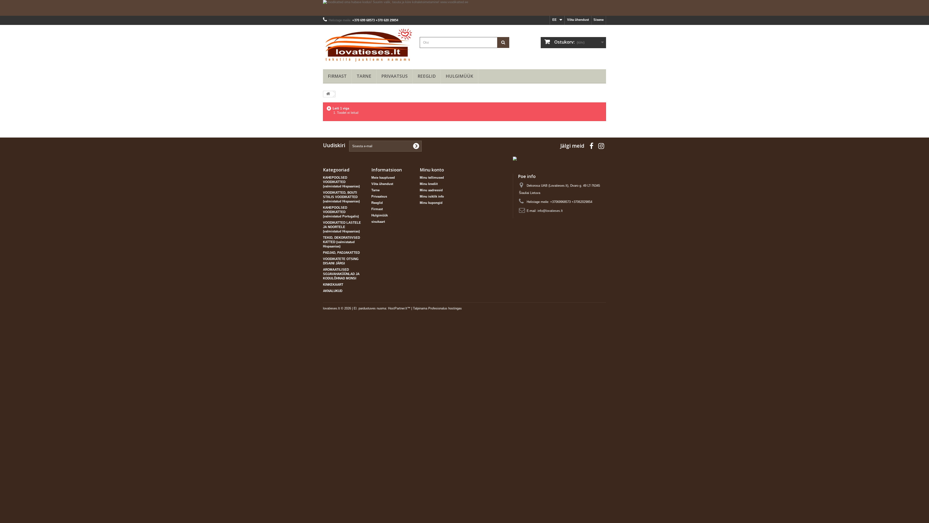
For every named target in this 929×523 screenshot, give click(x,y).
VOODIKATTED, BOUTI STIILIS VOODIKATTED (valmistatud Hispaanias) (341, 197)
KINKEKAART (333, 284)
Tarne (364, 76)
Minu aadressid (431, 190)
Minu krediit (429, 184)
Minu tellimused (432, 177)
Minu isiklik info (432, 196)
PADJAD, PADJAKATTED (341, 252)
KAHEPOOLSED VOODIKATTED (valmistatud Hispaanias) (341, 182)
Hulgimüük (459, 76)
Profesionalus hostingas (445, 308)
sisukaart (378, 221)
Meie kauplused (383, 177)
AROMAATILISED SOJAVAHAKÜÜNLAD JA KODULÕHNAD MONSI (341, 274)
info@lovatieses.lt (550, 211)
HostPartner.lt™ (399, 308)
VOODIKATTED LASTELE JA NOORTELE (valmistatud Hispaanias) (342, 227)
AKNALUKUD (332, 291)
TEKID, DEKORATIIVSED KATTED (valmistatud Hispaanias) (341, 242)
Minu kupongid (431, 203)
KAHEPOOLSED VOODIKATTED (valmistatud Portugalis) (341, 212)
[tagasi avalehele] (328, 94)
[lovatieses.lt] (367, 46)
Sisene (598, 20)
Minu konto (432, 170)
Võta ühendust (578, 20)
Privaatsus (394, 76)
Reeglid (427, 76)
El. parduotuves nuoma (370, 308)
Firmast (337, 76)
